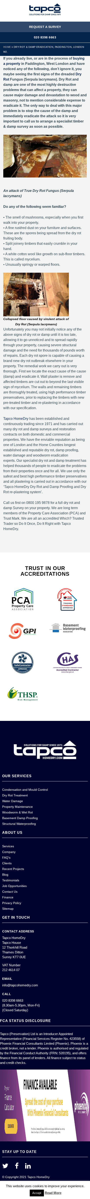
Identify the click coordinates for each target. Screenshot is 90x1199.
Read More (53, 1193)
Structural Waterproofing (19, 823)
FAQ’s (6, 857)
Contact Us (9, 891)
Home (7, 47)
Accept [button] (36, 1193)
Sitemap (8, 908)
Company (9, 852)
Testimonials (10, 880)
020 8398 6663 (45, 37)
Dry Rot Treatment (15, 795)
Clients (7, 863)
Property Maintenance (17, 806)
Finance (7, 897)
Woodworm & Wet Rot (17, 812)
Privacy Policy (11, 903)
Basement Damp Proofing (20, 818)
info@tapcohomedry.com (20, 985)
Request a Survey (45, 27)
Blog (5, 874)
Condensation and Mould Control (25, 789)
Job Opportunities (14, 886)
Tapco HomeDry (15, 418)
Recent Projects (13, 869)
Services (8, 846)
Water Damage (12, 801)
